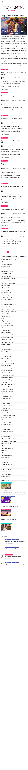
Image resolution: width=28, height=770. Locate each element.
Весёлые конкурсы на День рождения (13, 548)
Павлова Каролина (7, 401)
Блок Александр (6, 292)
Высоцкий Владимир (8, 314)
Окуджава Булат (6, 398)
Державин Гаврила (7, 337)
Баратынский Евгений (8, 281)
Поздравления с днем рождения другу (10, 506)
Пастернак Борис (7, 405)
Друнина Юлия (6, 339)
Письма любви (8, 554)
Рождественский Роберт (9, 415)
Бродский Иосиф (7, 297)
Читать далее (5, 89)
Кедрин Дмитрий (7, 356)
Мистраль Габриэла (7, 387)
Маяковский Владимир (8, 380)
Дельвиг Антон (6, 332)
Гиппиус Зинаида (7, 323)
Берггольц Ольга (7, 288)
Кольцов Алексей (7, 361)
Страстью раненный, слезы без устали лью (13, 141)
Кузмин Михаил (6, 365)
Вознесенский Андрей (8, 309)
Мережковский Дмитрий (9, 384)
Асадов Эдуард (6, 266)
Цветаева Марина (7, 464)
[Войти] (25, 2)
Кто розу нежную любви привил (11, 164)
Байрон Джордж (6, 276)
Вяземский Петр (6, 316)
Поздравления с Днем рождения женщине (15, 541)
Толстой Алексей (7, 443)
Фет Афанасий (6, 457)
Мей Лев (4, 382)
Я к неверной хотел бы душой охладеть (13, 231)
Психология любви (6, 482)
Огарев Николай (6, 394)
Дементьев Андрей (7, 335)
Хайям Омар (4, 69)
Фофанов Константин (8, 460)
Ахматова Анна (6, 273)
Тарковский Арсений (8, 439)
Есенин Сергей (6, 344)
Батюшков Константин (8, 283)
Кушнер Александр (7, 368)
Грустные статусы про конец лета (9, 519)
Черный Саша (6, 467)
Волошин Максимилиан (9, 311)
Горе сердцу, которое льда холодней (12, 209)
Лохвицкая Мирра (7, 373)
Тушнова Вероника (7, 448)
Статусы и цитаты (6, 509)
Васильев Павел (6, 306)
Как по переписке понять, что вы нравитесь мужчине (13, 492)
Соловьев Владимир (8, 434)
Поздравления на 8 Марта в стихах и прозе (15, 564)
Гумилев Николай (7, 328)
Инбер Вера (5, 351)
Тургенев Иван (6, 446)
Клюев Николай (6, 358)
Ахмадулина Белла (7, 271)
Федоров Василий (7, 455)
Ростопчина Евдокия (8, 417)
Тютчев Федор (6, 453)
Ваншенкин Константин (9, 304)
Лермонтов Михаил (7, 370)
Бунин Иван (5, 302)
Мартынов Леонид (7, 377)
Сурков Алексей (6, 436)
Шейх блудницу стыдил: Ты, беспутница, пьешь (14, 73)
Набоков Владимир (7, 389)
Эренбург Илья (6, 474)
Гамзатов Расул (6, 318)
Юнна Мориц (6, 476)
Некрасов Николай (7, 391)
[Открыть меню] (2, 2)
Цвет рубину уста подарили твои (11, 96)
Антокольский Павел (8, 262)
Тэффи (4, 450)
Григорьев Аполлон (7, 325)
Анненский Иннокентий (9, 259)
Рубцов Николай (6, 420)
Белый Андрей (6, 285)
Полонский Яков (6, 410)
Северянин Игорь (7, 424)
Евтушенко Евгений (7, 342)
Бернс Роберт (6, 290)
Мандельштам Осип (8, 375)
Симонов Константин (8, 427)
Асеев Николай (6, 269)
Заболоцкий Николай (8, 349)
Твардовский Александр (9, 441)
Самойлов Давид (7, 422)
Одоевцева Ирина (7, 396)
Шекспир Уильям (7, 469)
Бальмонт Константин (8, 278)
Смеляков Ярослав (7, 429)
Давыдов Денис (6, 330)
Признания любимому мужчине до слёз (14, 556)
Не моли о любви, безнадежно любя (12, 186)
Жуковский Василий (7, 347)
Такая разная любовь (7, 523)
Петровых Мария (7, 408)
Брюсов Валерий (7, 299)
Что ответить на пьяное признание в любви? (11, 533)
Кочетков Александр (8, 363)
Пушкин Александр (7, 413)
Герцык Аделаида (7, 321)
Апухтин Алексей (7, 264)
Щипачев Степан (7, 471)
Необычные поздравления (8, 496)
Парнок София (6, 403)
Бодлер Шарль (6, 295)
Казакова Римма (6, 354)
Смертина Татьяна (7, 431)
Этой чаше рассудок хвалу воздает (11, 118)
